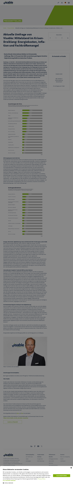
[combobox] (71, 467)
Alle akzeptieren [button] (61, 475)
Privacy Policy (41, 479)
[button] (27, 480)
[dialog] (36, 476)
